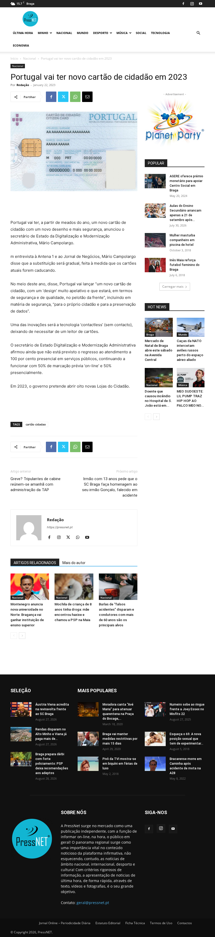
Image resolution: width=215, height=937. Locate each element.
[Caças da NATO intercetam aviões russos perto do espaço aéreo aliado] (191, 327)
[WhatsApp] (75, 97)
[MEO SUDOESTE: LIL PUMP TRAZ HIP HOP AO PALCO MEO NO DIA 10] (191, 377)
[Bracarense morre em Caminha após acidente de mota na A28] (155, 764)
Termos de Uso (161, 923)
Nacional (64, 33)
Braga (150, 334)
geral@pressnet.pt (93, 902)
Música (122, 33)
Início (14, 58)
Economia (21, 45)
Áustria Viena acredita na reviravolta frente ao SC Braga (52, 709)
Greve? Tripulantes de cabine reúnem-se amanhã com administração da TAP (35, 484)
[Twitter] (63, 97)
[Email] (87, 97)
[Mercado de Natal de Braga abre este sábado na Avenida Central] (159, 327)
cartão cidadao (36, 424)
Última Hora (23, 33)
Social (141, 33)
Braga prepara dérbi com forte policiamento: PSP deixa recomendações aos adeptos (51, 763)
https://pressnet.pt (60, 527)
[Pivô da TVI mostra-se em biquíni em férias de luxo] (88, 764)
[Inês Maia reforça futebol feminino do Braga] (155, 265)
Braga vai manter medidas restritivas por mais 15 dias (120, 738)
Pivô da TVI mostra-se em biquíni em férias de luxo (120, 763)
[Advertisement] (74, 206)
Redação (23, 85)
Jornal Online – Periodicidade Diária (64, 923)
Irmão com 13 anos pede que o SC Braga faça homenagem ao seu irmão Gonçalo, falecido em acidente (109, 487)
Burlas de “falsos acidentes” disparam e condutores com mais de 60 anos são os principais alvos (116, 614)
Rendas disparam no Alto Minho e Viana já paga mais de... (51, 734)
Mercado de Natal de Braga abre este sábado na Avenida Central (158, 350)
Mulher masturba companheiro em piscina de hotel (182, 240)
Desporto (100, 33)
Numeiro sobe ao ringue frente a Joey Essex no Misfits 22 (187, 709)
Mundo (82, 33)
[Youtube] (201, 3)
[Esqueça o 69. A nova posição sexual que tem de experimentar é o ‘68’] (155, 739)
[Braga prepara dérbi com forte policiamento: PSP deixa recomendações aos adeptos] (20, 759)
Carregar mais (173, 286)
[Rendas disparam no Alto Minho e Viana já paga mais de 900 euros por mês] (20, 734)
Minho (43, 33)
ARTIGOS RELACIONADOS (35, 563)
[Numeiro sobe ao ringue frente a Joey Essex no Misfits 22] (155, 709)
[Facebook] (183, 3)
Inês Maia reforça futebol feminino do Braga (185, 264)
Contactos (184, 923)
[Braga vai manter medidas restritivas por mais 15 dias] (88, 739)
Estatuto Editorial (107, 923)
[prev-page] (13, 635)
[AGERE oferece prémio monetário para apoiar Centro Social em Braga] (155, 181)
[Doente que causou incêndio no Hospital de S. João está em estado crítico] (159, 377)
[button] (198, 33)
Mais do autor (73, 563)
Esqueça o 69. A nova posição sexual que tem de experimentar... (186, 738)
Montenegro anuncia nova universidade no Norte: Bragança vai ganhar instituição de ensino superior (27, 614)
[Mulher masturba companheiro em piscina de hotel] (155, 240)
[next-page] (22, 635)
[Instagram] (192, 3)
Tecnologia (160, 33)
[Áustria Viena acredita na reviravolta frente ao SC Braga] (20, 709)
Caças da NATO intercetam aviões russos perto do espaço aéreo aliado (190, 350)
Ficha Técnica (135, 923)
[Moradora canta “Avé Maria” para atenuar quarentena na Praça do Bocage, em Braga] (88, 709)
